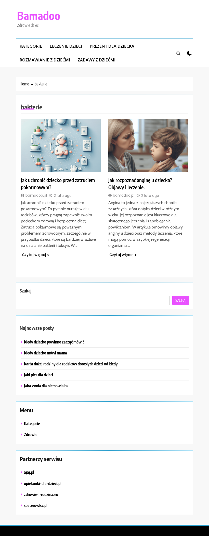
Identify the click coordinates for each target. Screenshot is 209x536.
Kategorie (31, 46)
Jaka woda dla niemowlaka (46, 385)
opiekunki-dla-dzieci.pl (42, 483)
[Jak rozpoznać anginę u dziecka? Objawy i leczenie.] (148, 145)
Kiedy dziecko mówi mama (45, 352)
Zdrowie (30, 434)
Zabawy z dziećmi (96, 60)
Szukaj (25, 290)
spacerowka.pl (35, 505)
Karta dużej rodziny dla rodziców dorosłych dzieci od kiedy (71, 363)
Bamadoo (38, 15)
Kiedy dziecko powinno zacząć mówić (54, 341)
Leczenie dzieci (66, 46)
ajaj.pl (29, 472)
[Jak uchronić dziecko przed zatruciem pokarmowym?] (61, 145)
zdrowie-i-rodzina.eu (41, 494)
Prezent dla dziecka (112, 46)
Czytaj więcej (34, 254)
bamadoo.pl (36, 195)
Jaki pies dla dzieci (38, 374)
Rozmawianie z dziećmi (45, 60)
